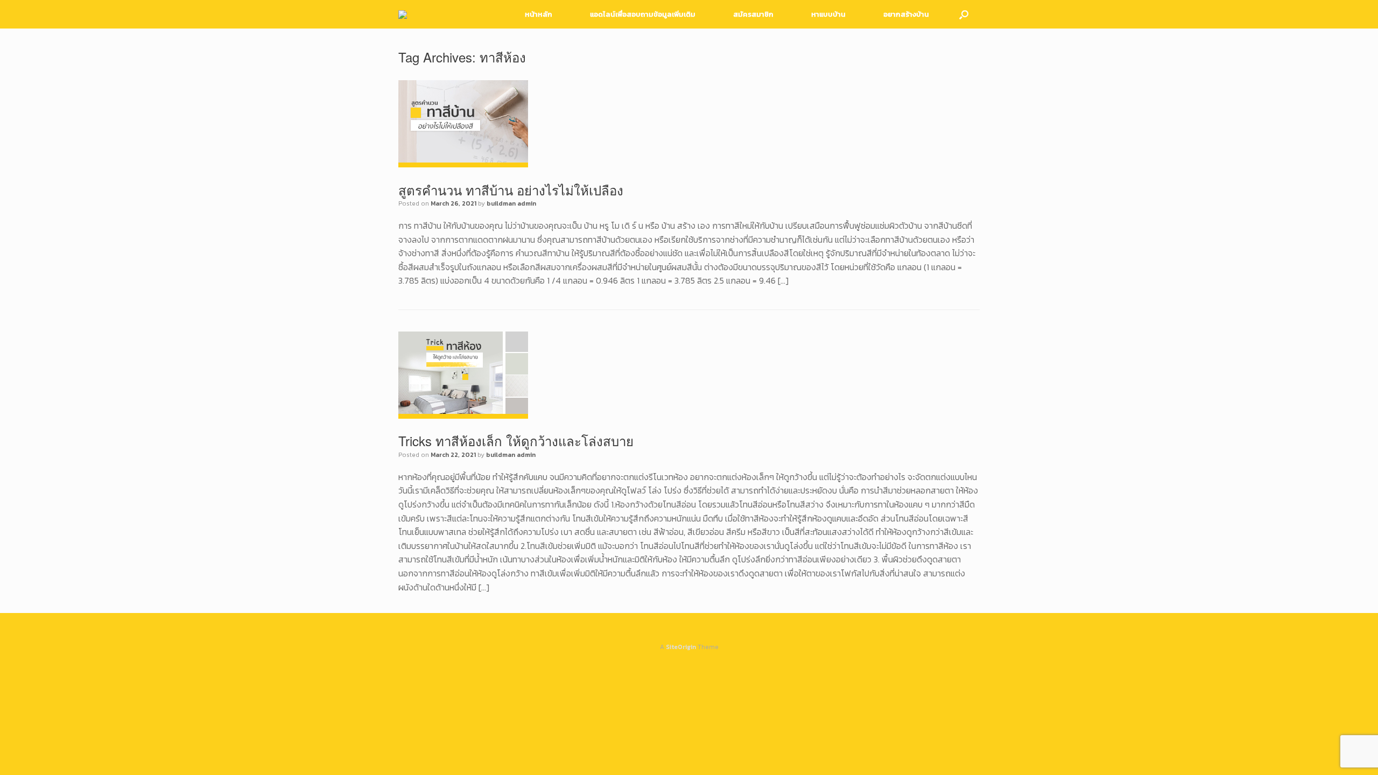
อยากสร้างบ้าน (906, 14)
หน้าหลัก (538, 14)
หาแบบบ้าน (828, 14)
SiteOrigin (681, 647)
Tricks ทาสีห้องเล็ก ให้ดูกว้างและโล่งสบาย (516, 440)
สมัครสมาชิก (753, 14)
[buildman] (402, 14)
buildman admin (511, 203)
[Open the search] (964, 14)
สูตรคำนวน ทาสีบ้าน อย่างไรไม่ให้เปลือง (510, 189)
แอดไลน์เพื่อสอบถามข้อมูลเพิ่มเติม (642, 14)
